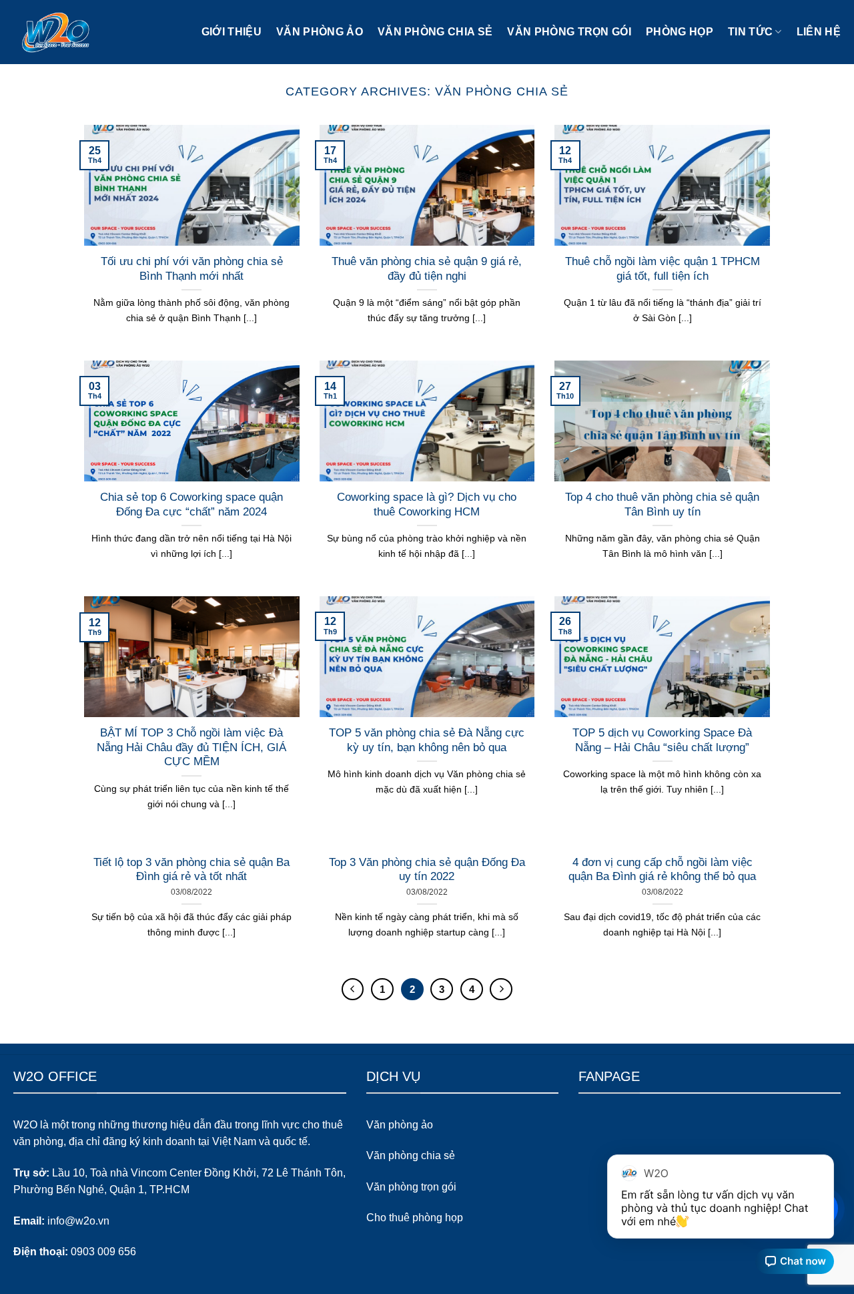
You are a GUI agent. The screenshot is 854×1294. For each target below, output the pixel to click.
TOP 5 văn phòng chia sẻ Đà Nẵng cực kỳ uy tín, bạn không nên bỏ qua (426, 740)
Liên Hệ (819, 31)
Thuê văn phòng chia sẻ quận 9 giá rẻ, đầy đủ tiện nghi (427, 268)
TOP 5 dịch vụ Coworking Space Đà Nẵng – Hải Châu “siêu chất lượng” (662, 740)
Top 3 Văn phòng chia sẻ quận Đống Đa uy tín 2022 (427, 869)
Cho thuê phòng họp (414, 1217)
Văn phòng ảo (319, 31)
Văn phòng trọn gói (569, 31)
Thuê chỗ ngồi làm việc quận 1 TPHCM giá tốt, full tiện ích (662, 268)
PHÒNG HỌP (679, 31)
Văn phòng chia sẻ (435, 31)
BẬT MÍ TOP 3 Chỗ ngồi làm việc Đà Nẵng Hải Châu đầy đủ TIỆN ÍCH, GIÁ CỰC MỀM (191, 747)
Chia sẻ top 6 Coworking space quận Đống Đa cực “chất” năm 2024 (191, 504)
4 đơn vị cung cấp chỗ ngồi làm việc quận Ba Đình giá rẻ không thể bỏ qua (662, 869)
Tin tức (750, 31)
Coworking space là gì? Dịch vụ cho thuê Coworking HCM (426, 504)
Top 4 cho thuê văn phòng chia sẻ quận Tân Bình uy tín (662, 504)
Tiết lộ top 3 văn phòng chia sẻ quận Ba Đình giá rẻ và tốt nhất (191, 869)
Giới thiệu (231, 31)
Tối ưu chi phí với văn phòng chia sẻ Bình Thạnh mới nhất (192, 268)
